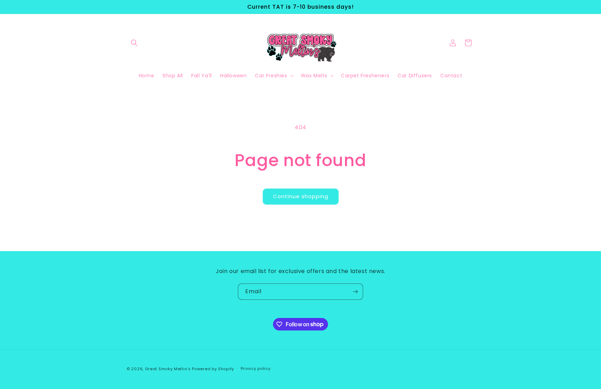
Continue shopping (300, 196)
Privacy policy (256, 368)
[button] (134, 42)
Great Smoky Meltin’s (168, 369)
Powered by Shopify (213, 369)
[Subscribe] (355, 291)
